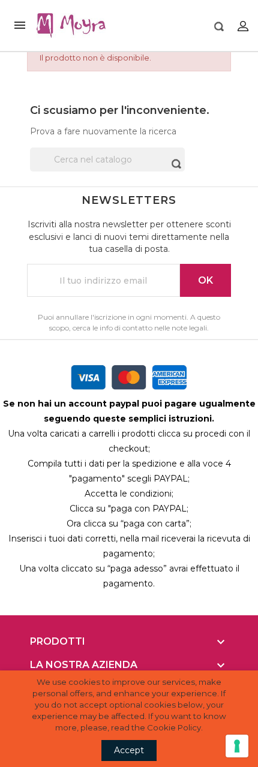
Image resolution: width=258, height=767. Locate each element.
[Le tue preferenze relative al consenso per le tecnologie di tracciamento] (237, 746)
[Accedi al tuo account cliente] (243, 25)
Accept (129, 750)
